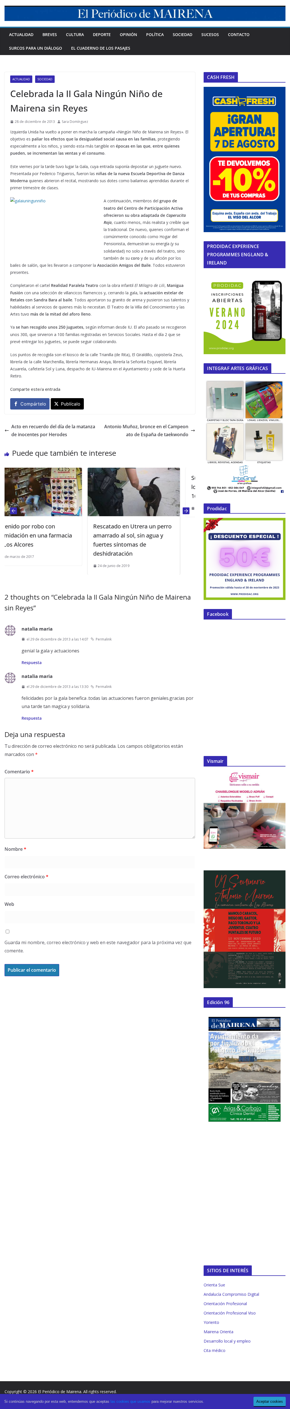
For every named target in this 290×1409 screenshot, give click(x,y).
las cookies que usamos (130, 1401)
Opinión (128, 34)
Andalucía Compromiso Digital (231, 1294)
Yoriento (211, 1322)
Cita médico (214, 1350)
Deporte (102, 34)
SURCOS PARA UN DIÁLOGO (35, 48)
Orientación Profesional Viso (230, 1313)
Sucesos (210, 34)
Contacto (239, 34)
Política (155, 34)
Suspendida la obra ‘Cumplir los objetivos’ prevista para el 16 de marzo (162, 487)
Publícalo (70, 404)
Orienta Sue (214, 1285)
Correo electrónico (26, 876)
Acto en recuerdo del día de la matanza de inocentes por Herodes (53, 430)
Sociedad (182, 34)
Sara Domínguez (75, 121)
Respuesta (32, 662)
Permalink (104, 639)
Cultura (75, 34)
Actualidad (21, 34)
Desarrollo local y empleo (227, 1341)
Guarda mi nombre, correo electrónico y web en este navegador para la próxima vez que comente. (98, 946)
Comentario (19, 771)
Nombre (15, 849)
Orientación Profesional (225, 1303)
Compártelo (33, 404)
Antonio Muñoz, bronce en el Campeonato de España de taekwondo (146, 430)
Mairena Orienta (218, 1331)
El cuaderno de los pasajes (100, 48)
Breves (49, 34)
